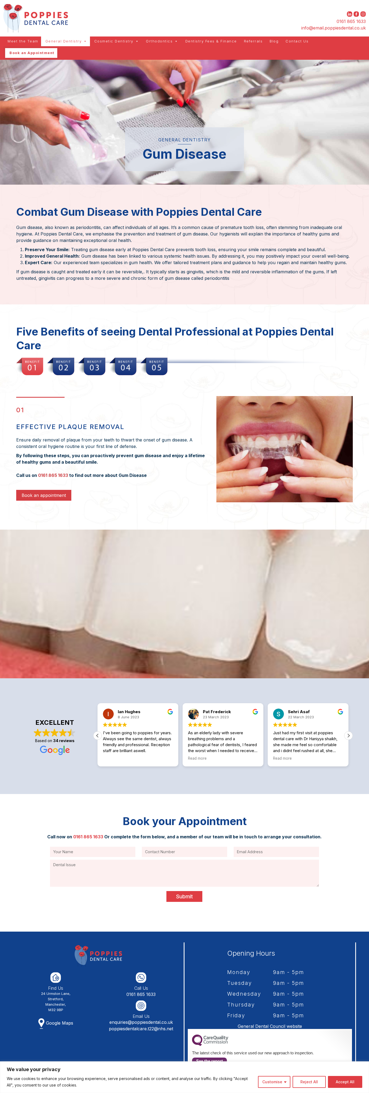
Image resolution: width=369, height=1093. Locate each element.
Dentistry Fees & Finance (211, 41)
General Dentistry (63, 41)
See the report (209, 1061)
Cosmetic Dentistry (113, 41)
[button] (348, 736)
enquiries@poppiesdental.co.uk (141, 1022)
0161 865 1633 (351, 21)
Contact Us (297, 41)
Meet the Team (23, 41)
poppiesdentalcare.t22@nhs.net (141, 1028)
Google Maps (59, 1023)
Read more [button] (112, 758)
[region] (184, 1077)
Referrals (253, 41)
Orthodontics (159, 41)
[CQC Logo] (210, 1044)
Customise (272, 1081)
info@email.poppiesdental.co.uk (333, 28)
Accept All (345, 1081)
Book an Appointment (32, 53)
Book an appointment (44, 495)
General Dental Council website (270, 1026)
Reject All (309, 1081)
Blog (274, 41)
